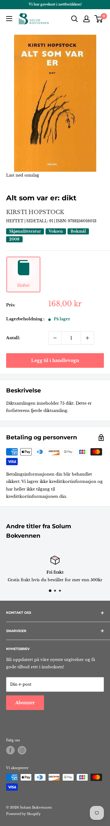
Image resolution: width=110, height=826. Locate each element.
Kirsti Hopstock (35, 212)
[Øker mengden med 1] (87, 338)
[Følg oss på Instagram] (22, 750)
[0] (99, 19)
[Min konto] (86, 19)
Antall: (13, 337)
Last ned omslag (22, 175)
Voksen (56, 231)
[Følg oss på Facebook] (10, 750)
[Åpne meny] (9, 18)
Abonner (25, 702)
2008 (14, 239)
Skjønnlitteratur (25, 231)
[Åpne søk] (74, 19)
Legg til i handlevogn (55, 360)
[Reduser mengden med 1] (55, 338)
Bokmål (78, 231)
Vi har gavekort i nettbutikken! (55, 4)
